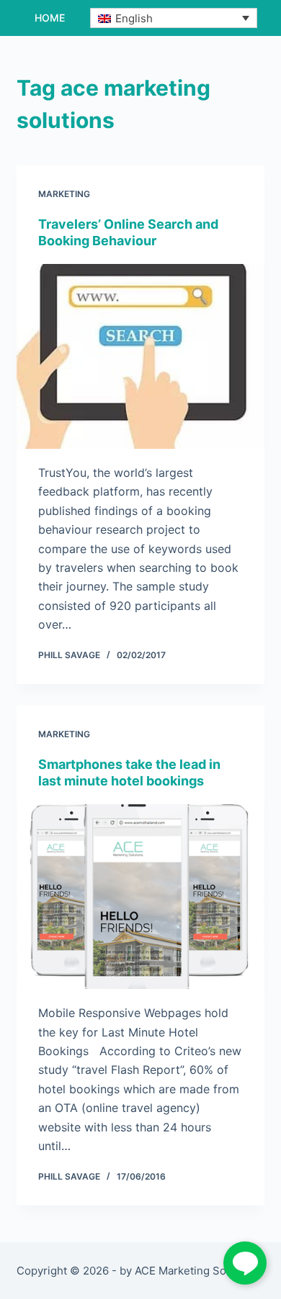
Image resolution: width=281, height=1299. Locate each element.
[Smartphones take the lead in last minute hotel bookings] (140, 896)
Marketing (64, 193)
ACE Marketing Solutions (198, 1270)
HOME (50, 18)
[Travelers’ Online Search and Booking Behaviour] (140, 356)
